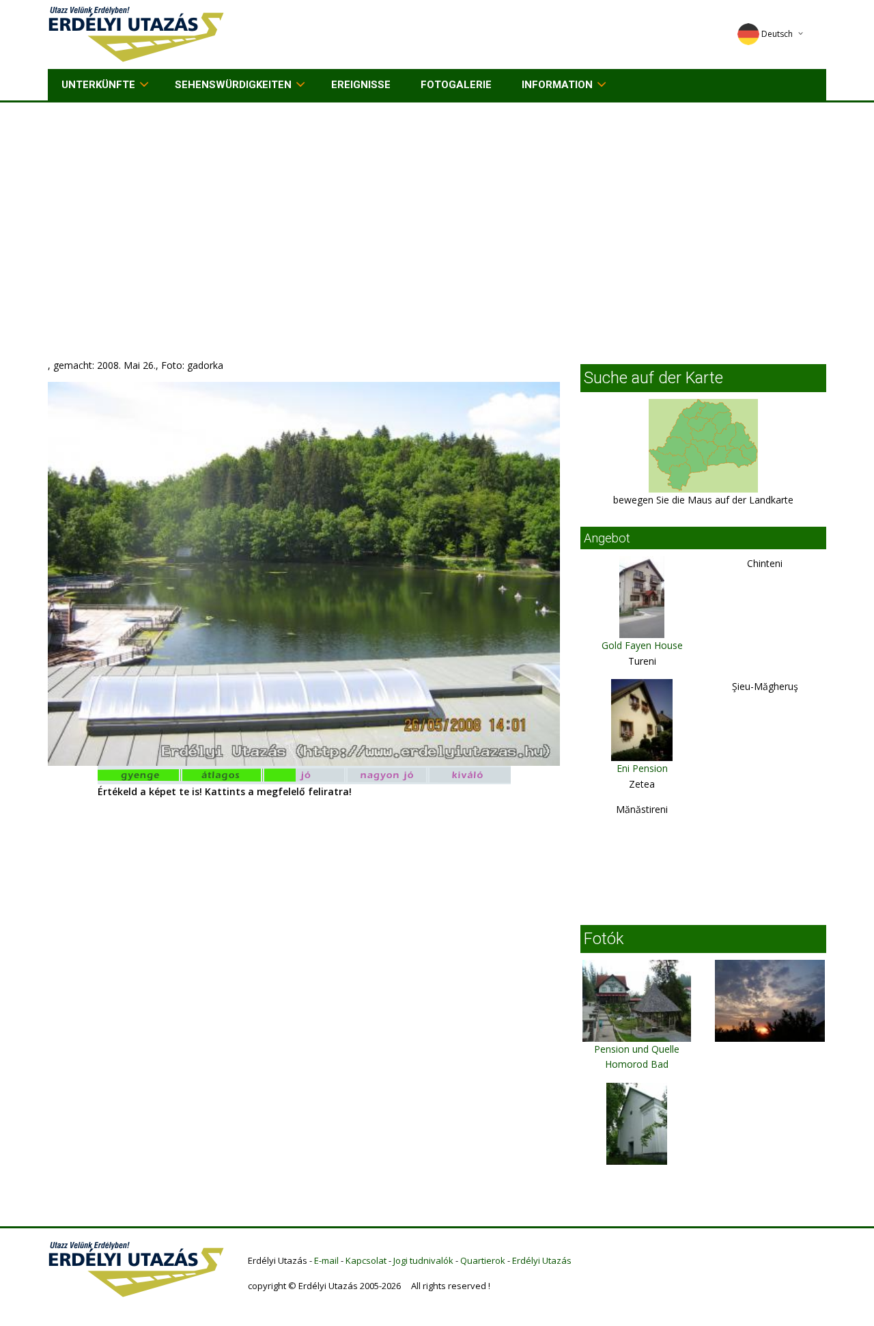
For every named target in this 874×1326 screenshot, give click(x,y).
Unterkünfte (98, 85)
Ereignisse (361, 85)
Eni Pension (642, 768)
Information (557, 85)
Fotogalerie (456, 85)
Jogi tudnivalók (423, 1260)
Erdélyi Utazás (542, 1260)
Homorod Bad (636, 1064)
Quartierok (482, 1260)
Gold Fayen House (642, 645)
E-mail (326, 1260)
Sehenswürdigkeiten (233, 85)
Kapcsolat (366, 1260)
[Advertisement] (437, 205)
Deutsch (777, 34)
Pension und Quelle (636, 1048)
